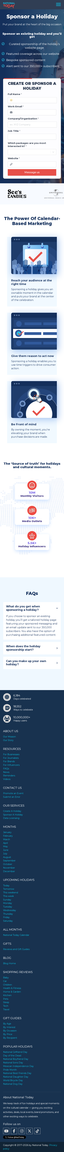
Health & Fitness (12, 988)
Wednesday (9, 910)
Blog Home (9, 963)
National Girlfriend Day (15, 1052)
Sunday (7, 899)
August (7, 857)
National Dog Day (13, 1084)
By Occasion (10, 1030)
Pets (5, 999)
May (5, 846)
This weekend (10, 892)
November (9, 867)
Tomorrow (8, 889)
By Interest (9, 1027)
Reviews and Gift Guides (16, 949)
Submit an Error (11, 797)
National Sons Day (13, 1062)
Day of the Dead (12, 1055)
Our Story (8, 740)
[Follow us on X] (29, 1131)
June (5, 850)
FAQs (6, 768)
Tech (5, 1006)
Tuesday (7, 906)
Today (6, 885)
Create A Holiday (12, 811)
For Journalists (11, 758)
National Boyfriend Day (15, 1059)
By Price (7, 1034)
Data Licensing (11, 818)
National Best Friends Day (17, 1073)
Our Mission (9, 736)
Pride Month (10, 1069)
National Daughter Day (15, 1076)
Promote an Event (13, 793)
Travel (6, 1009)
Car (5, 981)
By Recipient (10, 1037)
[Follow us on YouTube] (6, 1131)
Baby (6, 977)
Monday (7, 903)
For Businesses (11, 754)
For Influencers (11, 765)
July (5, 853)
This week (8, 896)
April (5, 843)
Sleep (6, 1002)
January (7, 832)
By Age (7, 1023)
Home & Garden (12, 991)
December (9, 871)
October (7, 864)
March (6, 839)
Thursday (8, 913)
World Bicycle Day (13, 1080)
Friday (6, 917)
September (9, 860)
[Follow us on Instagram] (22, 1131)
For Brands (9, 761)
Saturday (8, 920)
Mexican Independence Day (18, 1066)
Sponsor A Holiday (13, 814)
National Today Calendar (16, 935)
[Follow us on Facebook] (14, 1131)
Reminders (9, 775)
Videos (6, 779)
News (6, 772)
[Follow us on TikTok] (37, 1131)
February (8, 835)
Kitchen (7, 995)
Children (7, 984)
